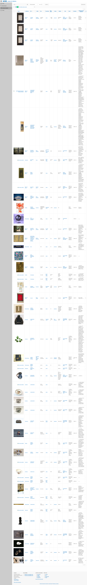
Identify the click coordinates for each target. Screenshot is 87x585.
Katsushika (37, 18)
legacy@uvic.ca (16, 579)
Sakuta (37, 560)
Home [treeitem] (3, 3)
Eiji (38, 560)
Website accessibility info (29, 574)
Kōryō (46, 159)
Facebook (38, 574)
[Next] (84, 9)
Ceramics (26, 375)
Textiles (26, 207)
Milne (36, 150)
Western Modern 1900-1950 (65, 187)
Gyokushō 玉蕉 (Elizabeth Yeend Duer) (37, 358)
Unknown (37, 207)
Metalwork (26, 368)
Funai (36, 297)
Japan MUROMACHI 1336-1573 (65, 267)
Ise (46, 228)
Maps (46, 577)
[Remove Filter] (34, 7)
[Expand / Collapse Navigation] (1, 1)
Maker (37, 11)
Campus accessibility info (29, 575)
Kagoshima (47, 207)
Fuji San (47, 196)
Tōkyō (46, 60)
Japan (46, 17)
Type (41, 11)
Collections (27, 11)
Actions (46, 4)
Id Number (74, 11)
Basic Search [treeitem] (4, 5)
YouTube (38, 576)
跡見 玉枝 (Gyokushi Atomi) (37, 60)
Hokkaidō (47, 319)
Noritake (37, 452)
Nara (46, 481)
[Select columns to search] (14, 4)
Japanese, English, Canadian (55, 60)
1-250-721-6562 (16, 580)
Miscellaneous (27, 218)
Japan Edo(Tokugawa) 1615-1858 (65, 18)
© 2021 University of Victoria (44, 583)
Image (19, 11)
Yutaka (37, 298)
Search (46, 574)
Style (65, 11)
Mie (47, 228)
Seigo (37, 187)
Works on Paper (26, 18)
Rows (40, 4)
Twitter (38, 575)
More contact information (17, 582)
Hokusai (37, 17)
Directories (47, 576)
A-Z (46, 575)
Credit (69, 11)
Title (32, 11)
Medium (60, 11)
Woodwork (26, 319)
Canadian (55, 358)
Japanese (55, 17)
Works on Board (26, 60)
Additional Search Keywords (81, 11)
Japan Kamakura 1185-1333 (64, 91)
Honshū (47, 197)
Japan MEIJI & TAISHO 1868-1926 (65, 319)
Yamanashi (47, 151)
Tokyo (46, 59)
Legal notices (50, 583)
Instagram (38, 577)
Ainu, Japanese (55, 319)
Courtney (37, 151)
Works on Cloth (26, 126)
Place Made (47, 11)
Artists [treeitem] (3, 10)
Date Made (51, 11)
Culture (55, 11)
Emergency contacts (56, 583)
